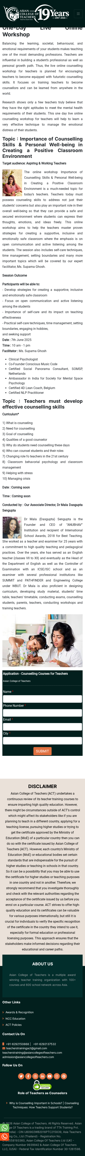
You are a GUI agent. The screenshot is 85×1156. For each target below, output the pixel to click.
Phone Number (14, 706)
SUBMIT (42, 751)
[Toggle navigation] (78, 13)
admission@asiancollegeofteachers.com (28, 1057)
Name (8, 692)
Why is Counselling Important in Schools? (35, 1103)
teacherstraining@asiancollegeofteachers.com (32, 1052)
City (6, 733)
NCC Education (15, 1018)
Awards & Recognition (20, 1012)
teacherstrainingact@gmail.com (26, 1048)
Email (8, 719)
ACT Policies (14, 1024)
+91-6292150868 (17, 1044)
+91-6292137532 (44, 1044)
